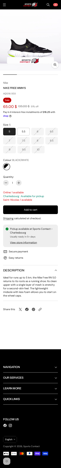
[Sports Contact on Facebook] (5, 425)
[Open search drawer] (48, 5)
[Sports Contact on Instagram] (10, 425)
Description (13, 270)
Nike (5, 82)
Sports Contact (31, 446)
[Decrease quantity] (6, 183)
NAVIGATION (11, 367)
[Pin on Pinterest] (33, 309)
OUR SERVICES (13, 377)
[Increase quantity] (19, 183)
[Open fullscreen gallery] (55, 64)
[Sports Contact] (30, 5)
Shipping (8, 218)
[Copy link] (40, 309)
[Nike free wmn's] (30, 40)
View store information (23, 242)
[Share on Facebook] (27, 309)
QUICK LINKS (11, 399)
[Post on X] (20, 309)
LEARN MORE (12, 388)
